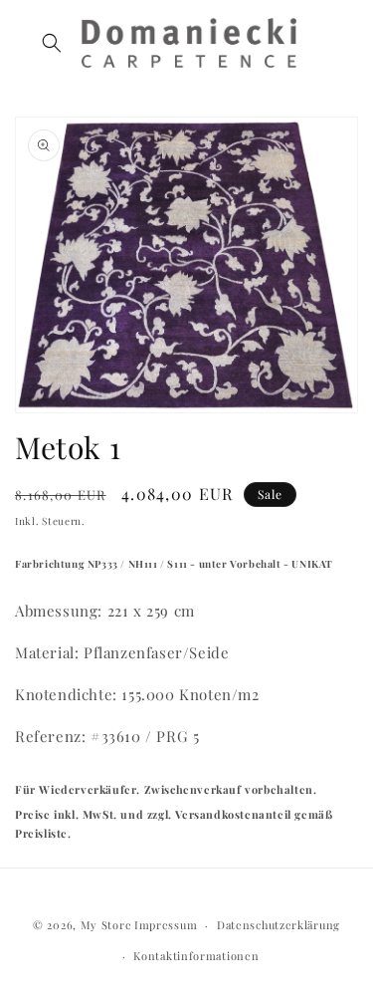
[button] (52, 43)
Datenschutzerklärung (278, 924)
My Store (106, 924)
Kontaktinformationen (196, 955)
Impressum (165, 924)
